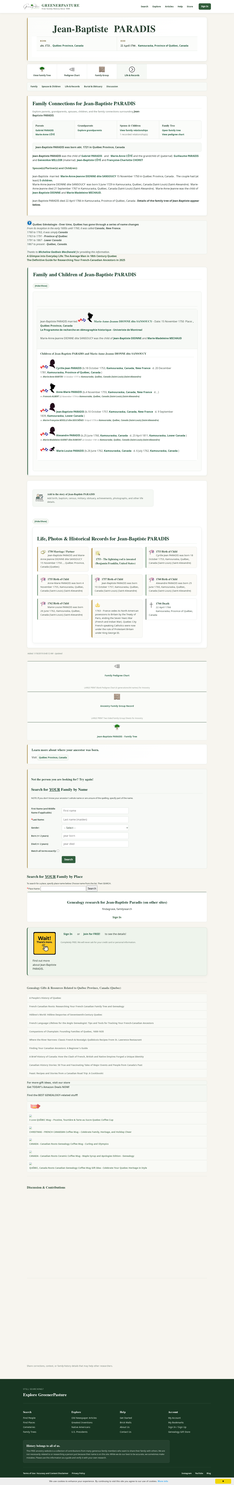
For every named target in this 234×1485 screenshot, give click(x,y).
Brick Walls (125, 1422)
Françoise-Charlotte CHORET (125, 160)
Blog (209, 1473)
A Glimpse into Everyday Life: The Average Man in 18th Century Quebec (72, 256)
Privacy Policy (78, 1473)
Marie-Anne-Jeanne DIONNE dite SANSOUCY (88, 176)
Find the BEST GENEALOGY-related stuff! (52, 1095)
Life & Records (72, 86)
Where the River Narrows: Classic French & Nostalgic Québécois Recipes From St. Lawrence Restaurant (85, 1039)
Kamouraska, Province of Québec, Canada (163, 45)
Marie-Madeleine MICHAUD (84, 192)
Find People (29, 1417)
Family (34, 86)
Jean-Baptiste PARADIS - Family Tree (117, 736)
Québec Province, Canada (68, 45)
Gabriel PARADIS (44, 130)
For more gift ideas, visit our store (48, 1082)
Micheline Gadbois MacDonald (57, 252)
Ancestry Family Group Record (117, 705)
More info (163, 1481)
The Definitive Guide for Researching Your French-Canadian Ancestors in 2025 (76, 260)
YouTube (199, 1473)
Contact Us (125, 1431)
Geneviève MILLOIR (50, 160)
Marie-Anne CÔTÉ (45, 134)
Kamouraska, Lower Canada (65, 416)
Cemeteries (29, 1427)
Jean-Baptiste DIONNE (46, 192)
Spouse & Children (51, 86)
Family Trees (29, 1431)
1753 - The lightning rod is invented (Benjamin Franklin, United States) (115, 561)
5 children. (46, 180)
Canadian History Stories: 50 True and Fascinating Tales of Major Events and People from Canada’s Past (85, 1065)
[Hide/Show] (41, 285)
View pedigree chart (173, 134)
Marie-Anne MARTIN (53, 376)
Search (144, 6)
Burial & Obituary (93, 86)
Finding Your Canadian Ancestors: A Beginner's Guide (58, 1048)
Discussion (112, 86)
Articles (169, 6)
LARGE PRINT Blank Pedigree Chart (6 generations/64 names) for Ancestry (117, 687)
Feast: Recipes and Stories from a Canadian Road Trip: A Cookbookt (66, 1073)
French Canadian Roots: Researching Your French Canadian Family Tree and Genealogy (76, 1006)
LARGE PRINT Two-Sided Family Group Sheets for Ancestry (117, 718)
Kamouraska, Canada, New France (128, 368)
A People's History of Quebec (45, 997)
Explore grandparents (90, 130)
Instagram (187, 1473)
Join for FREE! (91, 934)
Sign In (204, 6)
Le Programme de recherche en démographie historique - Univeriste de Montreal (91, 330)
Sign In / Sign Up (177, 1427)
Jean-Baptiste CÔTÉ (89, 160)
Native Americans (80, 1427)
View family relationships (134, 130)
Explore (156, 6)
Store (190, 6)
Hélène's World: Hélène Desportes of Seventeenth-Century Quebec (65, 1014)
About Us (125, 1427)
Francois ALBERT (51, 396)
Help (180, 6)
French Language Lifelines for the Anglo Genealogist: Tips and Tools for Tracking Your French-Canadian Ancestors (91, 1023)
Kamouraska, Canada (114, 435)
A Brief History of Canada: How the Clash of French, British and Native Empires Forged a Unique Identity (86, 1056)
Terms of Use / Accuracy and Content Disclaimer (45, 1473)
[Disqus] (117, 1230)
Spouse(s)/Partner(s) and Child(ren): (55, 168)
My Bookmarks (176, 1422)
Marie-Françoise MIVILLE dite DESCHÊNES (63, 420)
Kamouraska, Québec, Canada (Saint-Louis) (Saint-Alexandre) (111, 376)
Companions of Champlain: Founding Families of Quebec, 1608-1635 (66, 1031)
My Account (174, 1417)
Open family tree (171, 130)
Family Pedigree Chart (117, 675)
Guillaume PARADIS (186, 156)
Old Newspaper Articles (84, 1417)
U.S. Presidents (79, 1431)
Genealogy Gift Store (179, 1431)
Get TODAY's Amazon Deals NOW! (48, 1087)
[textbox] (63, 888)
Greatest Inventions (81, 1422)
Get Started (126, 1417)
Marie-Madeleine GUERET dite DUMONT (62, 439)
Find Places (29, 1422)
